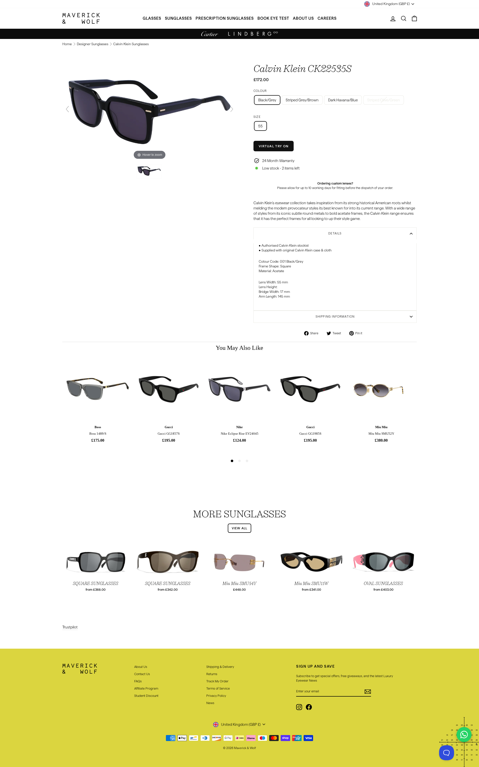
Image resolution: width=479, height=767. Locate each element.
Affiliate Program (146, 688)
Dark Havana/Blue (343, 100)
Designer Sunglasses (93, 44)
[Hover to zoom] (149, 111)
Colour (260, 90)
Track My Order (217, 681)
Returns (211, 674)
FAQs (138, 681)
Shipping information (335, 316)
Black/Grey (267, 100)
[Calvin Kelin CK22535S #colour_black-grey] (149, 171)
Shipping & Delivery (220, 666)
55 (260, 126)
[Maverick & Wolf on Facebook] (309, 707)
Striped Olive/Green (383, 100)
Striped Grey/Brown (302, 100)
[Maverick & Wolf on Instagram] (299, 707)
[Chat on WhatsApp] (464, 734)
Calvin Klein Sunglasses (131, 44)
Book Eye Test (273, 18)
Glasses (152, 18)
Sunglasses (178, 18)
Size (257, 116)
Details (335, 233)
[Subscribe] (367, 692)
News (210, 703)
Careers (327, 18)
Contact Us (142, 674)
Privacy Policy (216, 695)
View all (239, 528)
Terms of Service (218, 688)
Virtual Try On (273, 146)
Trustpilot (70, 627)
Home (67, 44)
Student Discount (146, 695)
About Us (303, 18)
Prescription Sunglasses (225, 18)
